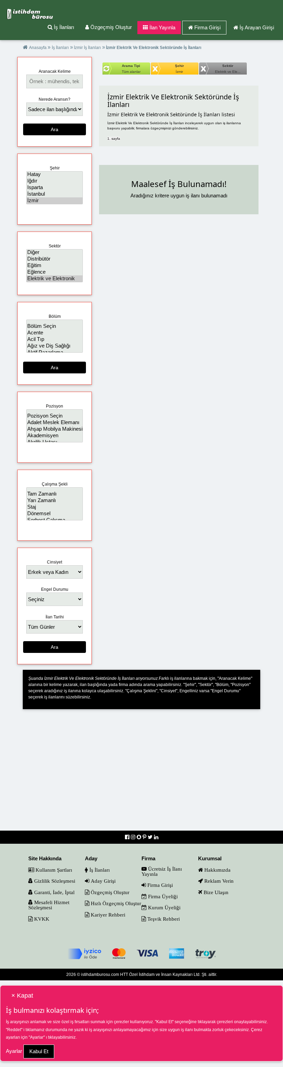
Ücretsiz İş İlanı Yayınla (162, 871)
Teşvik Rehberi (163, 918)
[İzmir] (54, 200)
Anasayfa (38, 47)
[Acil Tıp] (54, 339)
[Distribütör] (54, 259)
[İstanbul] (54, 194)
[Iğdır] (54, 181)
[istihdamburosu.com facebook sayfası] (128, 837)
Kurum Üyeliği (163, 907)
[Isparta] (54, 187)
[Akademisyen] (54, 435)
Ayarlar (14, 1051)
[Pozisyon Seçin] (54, 416)
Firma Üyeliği (162, 896)
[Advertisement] (141, 774)
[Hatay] (54, 174)
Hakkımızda (217, 869)
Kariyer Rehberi (107, 914)
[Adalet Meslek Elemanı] (54, 422)
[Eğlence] (54, 272)
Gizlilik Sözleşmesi (54, 880)
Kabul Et (38, 1051)
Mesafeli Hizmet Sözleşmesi (48, 905)
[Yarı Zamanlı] (54, 500)
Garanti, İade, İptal (54, 892)
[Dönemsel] (54, 513)
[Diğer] (54, 252)
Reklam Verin (218, 880)
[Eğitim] (54, 265)
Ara (54, 129)
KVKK (41, 918)
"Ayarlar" (37, 1037)
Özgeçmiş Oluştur (110, 27)
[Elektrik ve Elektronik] (54, 278)
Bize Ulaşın (215, 892)
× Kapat (22, 995)
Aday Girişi (102, 880)
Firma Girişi (207, 27)
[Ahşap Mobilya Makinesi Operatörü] (54, 429)
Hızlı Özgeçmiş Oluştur (115, 903)
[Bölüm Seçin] (54, 326)
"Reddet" (14, 1029)
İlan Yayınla (161, 27)
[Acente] (54, 333)
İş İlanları (63, 27)
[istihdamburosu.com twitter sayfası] (151, 837)
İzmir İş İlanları (87, 47)
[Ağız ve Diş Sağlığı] (54, 346)
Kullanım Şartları (53, 869)
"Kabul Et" (164, 1021)
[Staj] (54, 507)
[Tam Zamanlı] (54, 494)
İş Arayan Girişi (257, 27)
